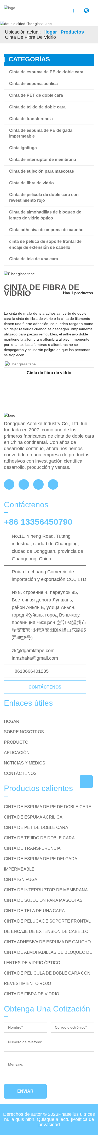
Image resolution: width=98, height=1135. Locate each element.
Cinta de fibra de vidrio (31, 183)
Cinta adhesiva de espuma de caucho (46, 230)
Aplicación (17, 752)
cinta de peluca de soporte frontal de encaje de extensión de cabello (45, 244)
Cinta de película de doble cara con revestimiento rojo (44, 197)
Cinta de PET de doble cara (36, 95)
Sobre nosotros (24, 732)
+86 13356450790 (38, 522)
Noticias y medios (24, 763)
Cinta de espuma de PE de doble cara (46, 72)
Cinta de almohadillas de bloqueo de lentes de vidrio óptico (45, 215)
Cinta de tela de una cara (33, 259)
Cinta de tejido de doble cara (37, 107)
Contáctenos (20, 773)
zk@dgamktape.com (33, 650)
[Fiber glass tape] (20, 364)
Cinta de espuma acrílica (33, 83)
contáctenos (44, 687)
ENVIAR (25, 1091)
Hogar (50, 32)
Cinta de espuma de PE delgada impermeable (40, 133)
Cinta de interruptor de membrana (42, 159)
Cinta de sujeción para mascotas (41, 171)
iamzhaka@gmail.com (35, 658)
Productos (72, 32)
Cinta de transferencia (31, 118)
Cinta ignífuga (23, 148)
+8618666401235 (30, 671)
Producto (16, 742)
